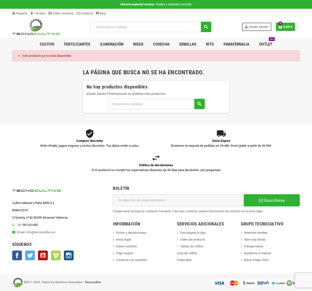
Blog (101, 13)
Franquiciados (253, 246)
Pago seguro (124, 253)
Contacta (86, 13)
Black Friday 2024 (256, 260)
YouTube (43, 255)
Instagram (69, 255)
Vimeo (56, 255)
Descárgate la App (192, 232)
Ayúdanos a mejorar (257, 253)
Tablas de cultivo (191, 246)
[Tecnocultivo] (36, 27)
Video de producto (192, 239)
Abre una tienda (254, 239)
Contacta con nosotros (131, 260)
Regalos (19, 13)
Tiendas (37, 13)
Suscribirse (274, 200)
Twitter (30, 255)
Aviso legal (123, 239)
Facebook (17, 255)
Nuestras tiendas (256, 232)
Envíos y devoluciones (131, 232)
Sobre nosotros (63, 13)
